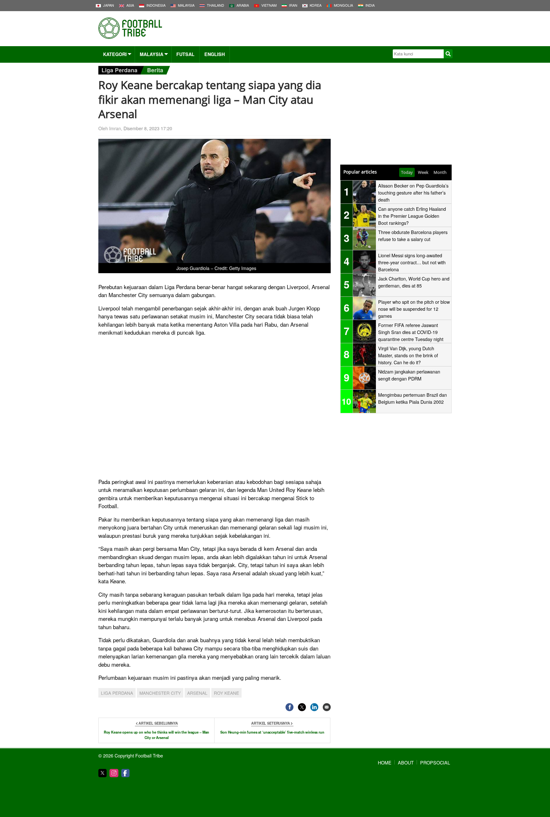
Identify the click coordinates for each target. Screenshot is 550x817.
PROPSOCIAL (435, 762)
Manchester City (160, 693)
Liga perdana (117, 693)
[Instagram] (113, 773)
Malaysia (151, 54)
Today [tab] (407, 172)
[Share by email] (327, 707)
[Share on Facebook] (289, 707)
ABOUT (406, 762)
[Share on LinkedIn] (314, 707)
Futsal (185, 54)
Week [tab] (423, 172)
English (214, 54)
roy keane (226, 693)
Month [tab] (440, 172)
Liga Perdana (120, 70)
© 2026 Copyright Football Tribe (130, 755)
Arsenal (197, 693)
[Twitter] (102, 773)
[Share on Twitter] (302, 707)
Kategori (115, 54)
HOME (384, 762)
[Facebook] (125, 773)
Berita (155, 70)
